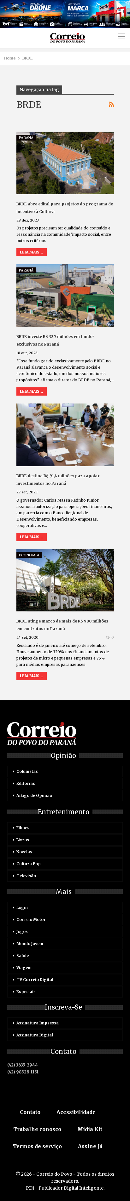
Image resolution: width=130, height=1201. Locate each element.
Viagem (24, 967)
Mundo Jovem (29, 943)
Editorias (25, 783)
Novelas (24, 851)
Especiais (26, 991)
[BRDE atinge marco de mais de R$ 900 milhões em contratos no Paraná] (65, 580)
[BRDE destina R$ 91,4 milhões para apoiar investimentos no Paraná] (65, 434)
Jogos (22, 931)
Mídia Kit (89, 1129)
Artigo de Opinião (34, 795)
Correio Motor (31, 919)
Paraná (26, 137)
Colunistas (27, 771)
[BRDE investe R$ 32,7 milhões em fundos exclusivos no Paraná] (65, 295)
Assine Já (90, 1146)
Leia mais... (31, 252)
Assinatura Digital (34, 1035)
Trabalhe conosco (37, 1129)
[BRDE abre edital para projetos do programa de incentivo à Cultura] (65, 163)
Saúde (22, 955)
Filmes (22, 827)
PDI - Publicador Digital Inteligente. (65, 1188)
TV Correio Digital (34, 979)
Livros (22, 839)
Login (22, 907)
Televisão (26, 875)
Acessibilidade (76, 1112)
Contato (30, 1112)
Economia (29, 555)
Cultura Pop (28, 863)
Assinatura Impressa (37, 1023)
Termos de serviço (37, 1146)
